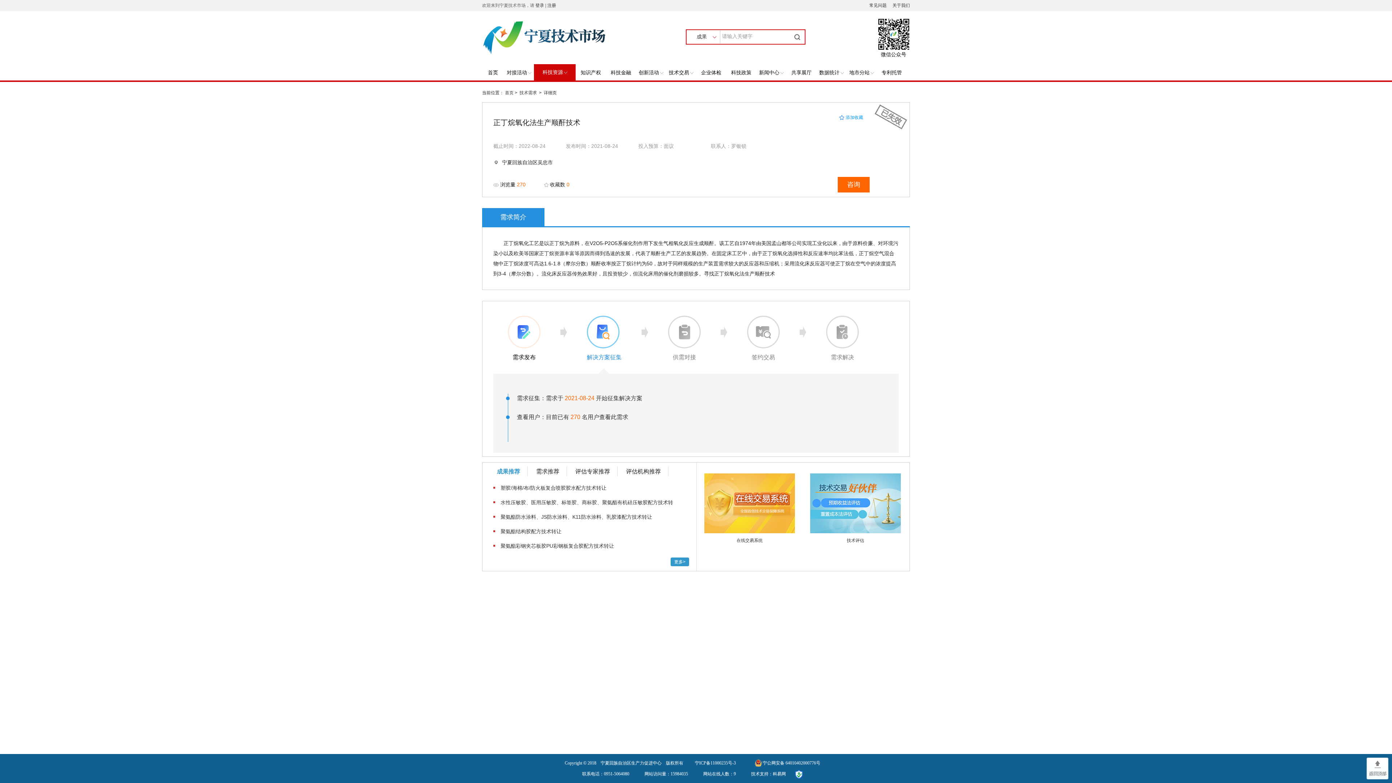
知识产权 (591, 72)
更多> (679, 561)
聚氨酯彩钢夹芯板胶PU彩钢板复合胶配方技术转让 (557, 546)
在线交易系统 (750, 540)
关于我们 (901, 5)
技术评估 (855, 540)
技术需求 (528, 92)
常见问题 (878, 5)
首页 (493, 72)
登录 (539, 5)
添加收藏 (854, 117)
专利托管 (892, 72)
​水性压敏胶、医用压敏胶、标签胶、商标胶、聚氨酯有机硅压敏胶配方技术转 (587, 502)
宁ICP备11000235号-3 (715, 763)
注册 (551, 5)
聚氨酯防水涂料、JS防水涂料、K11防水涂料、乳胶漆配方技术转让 (576, 517)
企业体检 (711, 72)
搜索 (798, 37)
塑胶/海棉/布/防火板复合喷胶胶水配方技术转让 (553, 488)
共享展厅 (801, 72)
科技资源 (553, 72)
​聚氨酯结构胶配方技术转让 (531, 531)
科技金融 (621, 72)
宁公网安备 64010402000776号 (791, 763)
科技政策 (741, 72)
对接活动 (517, 72)
